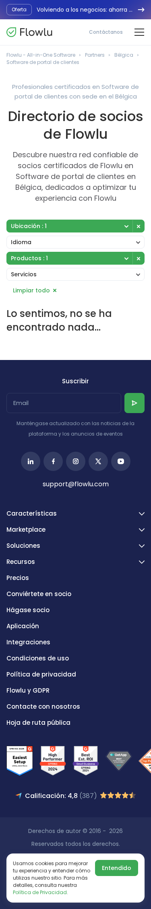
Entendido (116, 868)
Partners (95, 54)
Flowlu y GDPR (28, 690)
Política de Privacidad (40, 892)
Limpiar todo (31, 290)
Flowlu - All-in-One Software (40, 54)
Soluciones (23, 545)
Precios (17, 578)
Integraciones (28, 642)
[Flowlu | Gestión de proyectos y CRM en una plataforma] (29, 32)
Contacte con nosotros (43, 706)
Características (31, 513)
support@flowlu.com (76, 484)
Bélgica (123, 54)
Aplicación (22, 626)
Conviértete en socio (38, 594)
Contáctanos (106, 32)
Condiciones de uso (37, 658)
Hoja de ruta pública (38, 722)
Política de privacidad (41, 674)
